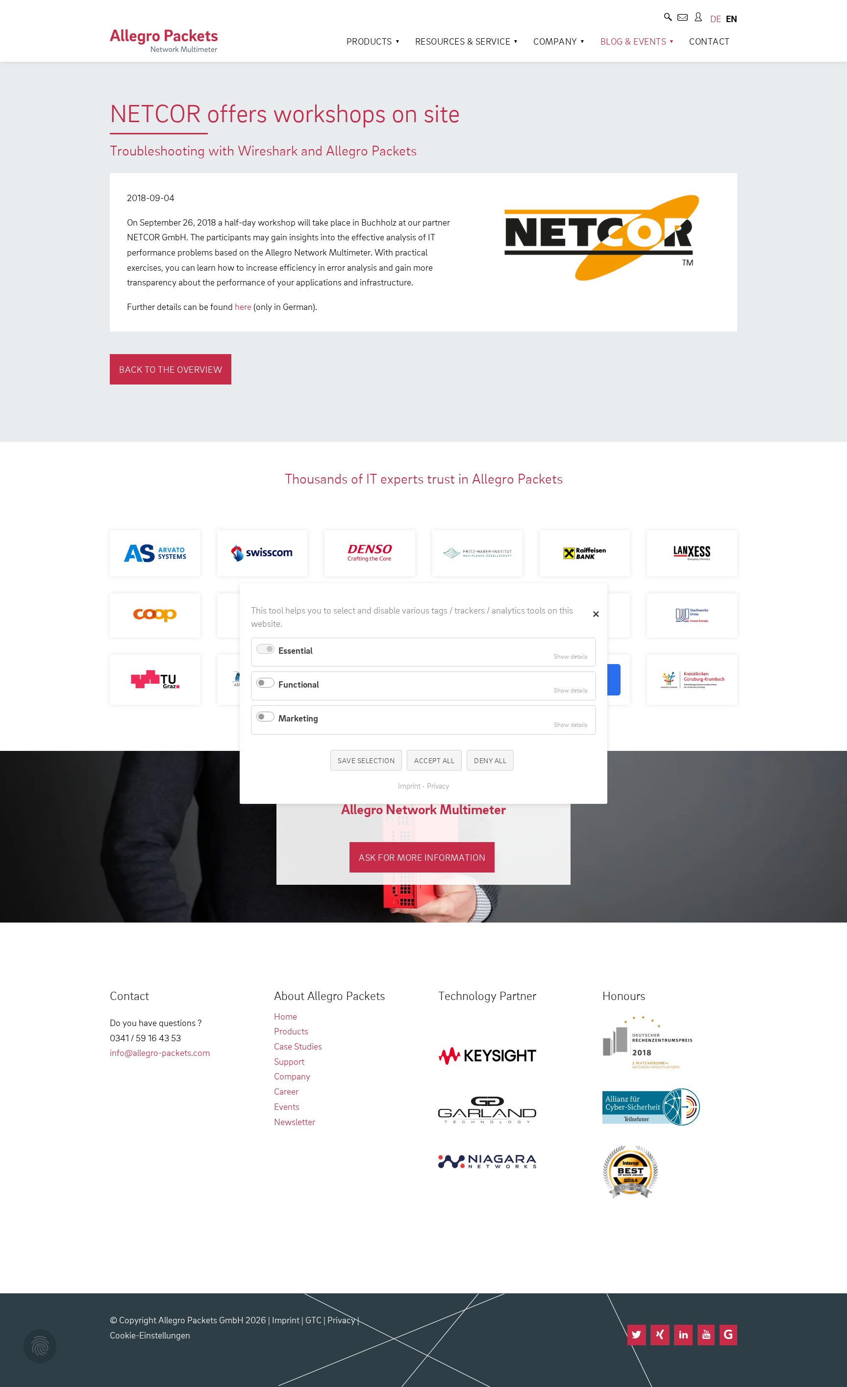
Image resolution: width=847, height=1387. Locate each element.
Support (289, 1061)
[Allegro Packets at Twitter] (636, 1335)
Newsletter (294, 1121)
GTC (313, 1319)
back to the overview (170, 369)
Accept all (434, 759)
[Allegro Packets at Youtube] (706, 1335)
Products (369, 41)
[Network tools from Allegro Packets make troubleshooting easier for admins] (164, 40)
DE (715, 18)
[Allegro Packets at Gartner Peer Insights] (728, 1335)
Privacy (341, 1319)
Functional (298, 684)
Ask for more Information (422, 857)
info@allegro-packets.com (160, 1052)
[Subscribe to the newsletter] (682, 18)
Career (286, 1091)
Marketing (298, 717)
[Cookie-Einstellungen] (40, 1346)
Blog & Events (633, 41)
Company (555, 41)
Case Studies (298, 1046)
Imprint (285, 1319)
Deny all (490, 759)
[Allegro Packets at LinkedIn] (683, 1335)
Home (285, 1016)
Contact (709, 41)
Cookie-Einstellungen (150, 1334)
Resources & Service (463, 41)
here (243, 306)
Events (286, 1106)
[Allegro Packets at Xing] (659, 1335)
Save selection (366, 759)
